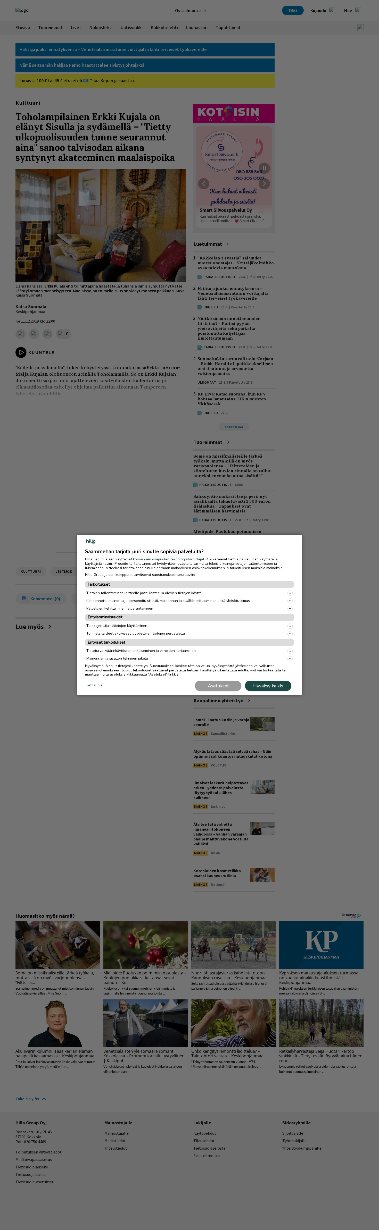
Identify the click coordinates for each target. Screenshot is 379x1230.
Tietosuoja (93, 685)
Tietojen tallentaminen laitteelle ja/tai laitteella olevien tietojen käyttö (144, 593)
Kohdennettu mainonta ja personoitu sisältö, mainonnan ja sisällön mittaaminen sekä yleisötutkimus (168, 600)
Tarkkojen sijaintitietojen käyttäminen (116, 625)
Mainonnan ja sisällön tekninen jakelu (117, 658)
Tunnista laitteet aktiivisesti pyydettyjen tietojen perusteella (135, 633)
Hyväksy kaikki (268, 686)
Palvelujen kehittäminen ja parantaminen (119, 608)
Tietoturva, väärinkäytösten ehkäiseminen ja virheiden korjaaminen (141, 650)
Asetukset (218, 686)
